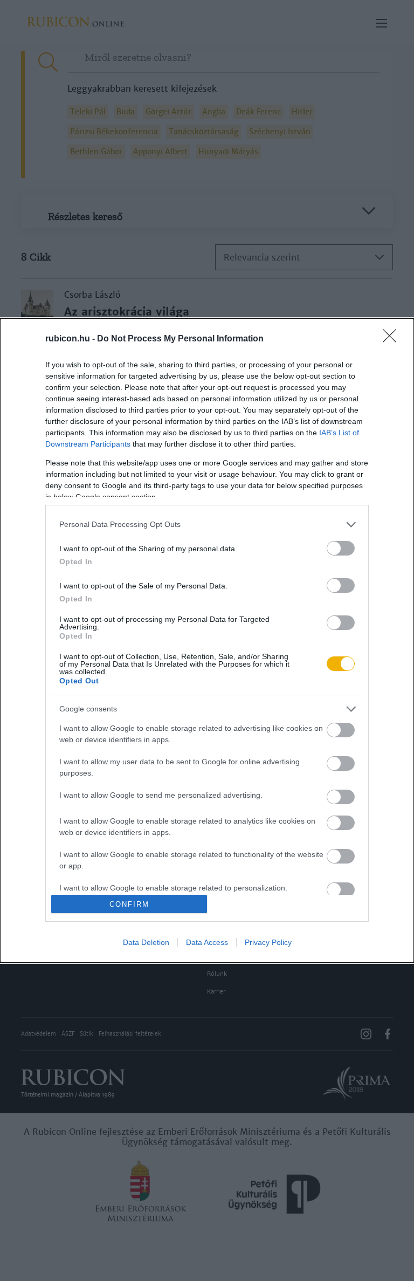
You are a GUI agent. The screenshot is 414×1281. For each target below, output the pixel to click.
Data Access (207, 942)
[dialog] (207, 640)
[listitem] (207, 524)
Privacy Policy (268, 942)
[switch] (341, 548)
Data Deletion (146, 942)
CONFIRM (129, 904)
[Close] (393, 339)
